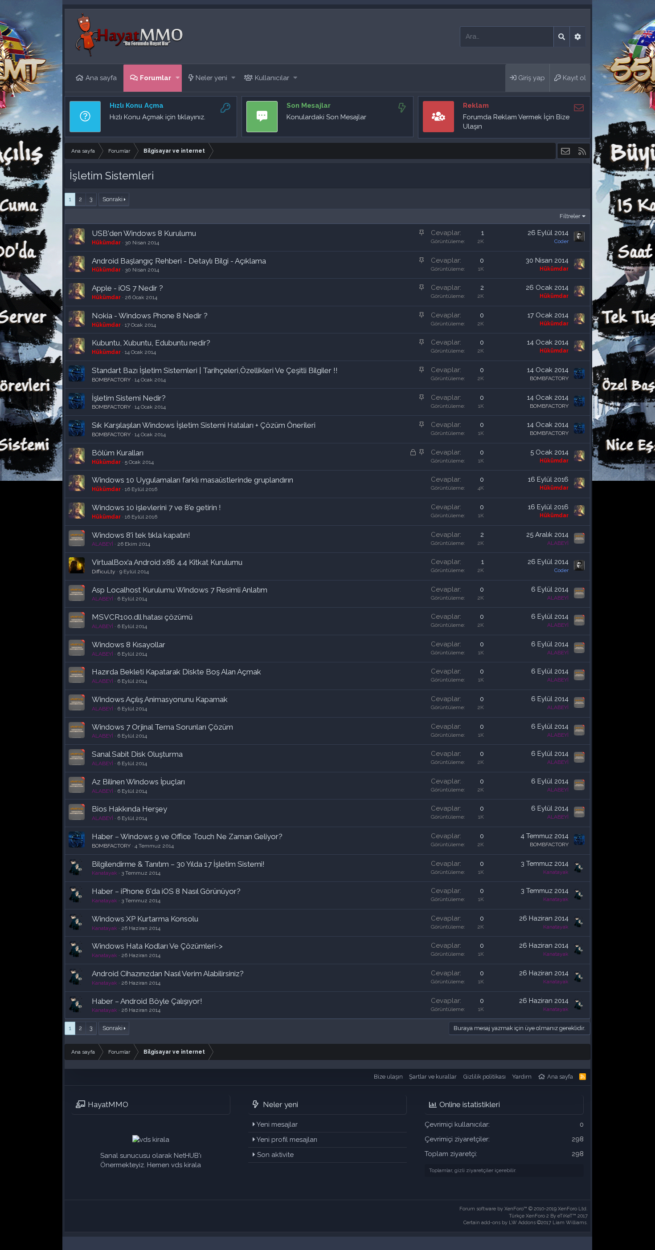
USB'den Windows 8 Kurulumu (144, 233)
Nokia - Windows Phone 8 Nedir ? (150, 315)
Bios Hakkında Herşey (129, 808)
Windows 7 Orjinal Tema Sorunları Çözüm (162, 726)
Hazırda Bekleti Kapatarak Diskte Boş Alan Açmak (176, 671)
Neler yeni (211, 78)
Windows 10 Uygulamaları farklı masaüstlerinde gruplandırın (192, 479)
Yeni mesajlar (277, 1124)
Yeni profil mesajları (287, 1140)
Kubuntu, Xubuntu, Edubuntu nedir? (151, 342)
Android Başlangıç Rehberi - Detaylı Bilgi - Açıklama (179, 260)
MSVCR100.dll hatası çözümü (142, 617)
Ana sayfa (101, 78)
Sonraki (112, 199)
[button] (177, 78)
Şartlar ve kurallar (433, 1076)
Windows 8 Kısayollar (128, 644)
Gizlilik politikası (484, 1076)
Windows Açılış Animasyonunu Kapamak (160, 699)
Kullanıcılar (272, 78)
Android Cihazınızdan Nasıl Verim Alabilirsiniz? (168, 973)
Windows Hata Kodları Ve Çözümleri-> (157, 946)
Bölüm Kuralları (117, 452)
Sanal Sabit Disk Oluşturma (137, 754)
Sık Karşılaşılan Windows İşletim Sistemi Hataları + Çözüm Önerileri (203, 425)
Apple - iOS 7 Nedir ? (127, 288)
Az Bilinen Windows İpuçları (138, 781)
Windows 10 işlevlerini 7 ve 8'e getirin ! (156, 507)
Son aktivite (275, 1155)
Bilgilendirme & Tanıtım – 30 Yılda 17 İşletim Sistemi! (178, 864)
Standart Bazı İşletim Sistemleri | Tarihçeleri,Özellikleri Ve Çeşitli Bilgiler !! (215, 370)
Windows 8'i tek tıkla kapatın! (141, 535)
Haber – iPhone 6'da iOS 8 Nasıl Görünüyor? (166, 891)
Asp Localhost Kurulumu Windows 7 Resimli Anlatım (179, 589)
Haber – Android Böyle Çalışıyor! (147, 1001)
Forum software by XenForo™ (523, 1209)
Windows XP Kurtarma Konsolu (145, 918)
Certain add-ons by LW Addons (525, 1223)
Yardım (522, 1076)
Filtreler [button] (570, 216)
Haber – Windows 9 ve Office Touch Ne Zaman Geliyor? (187, 836)
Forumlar (155, 78)
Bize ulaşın (388, 1076)
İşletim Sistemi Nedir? (129, 398)
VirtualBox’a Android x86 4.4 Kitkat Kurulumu (167, 562)
